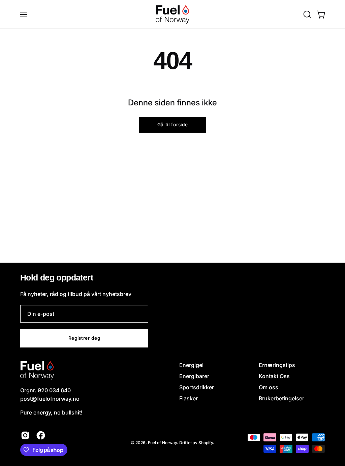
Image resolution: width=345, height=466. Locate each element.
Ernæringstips (277, 365)
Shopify (205, 442)
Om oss (268, 387)
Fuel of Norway (162, 442)
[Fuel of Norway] (172, 14)
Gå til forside (172, 124)
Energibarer (194, 376)
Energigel (191, 365)
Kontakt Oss (274, 376)
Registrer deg (84, 338)
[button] (306, 14)
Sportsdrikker (196, 387)
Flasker (188, 398)
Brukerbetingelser (281, 398)
